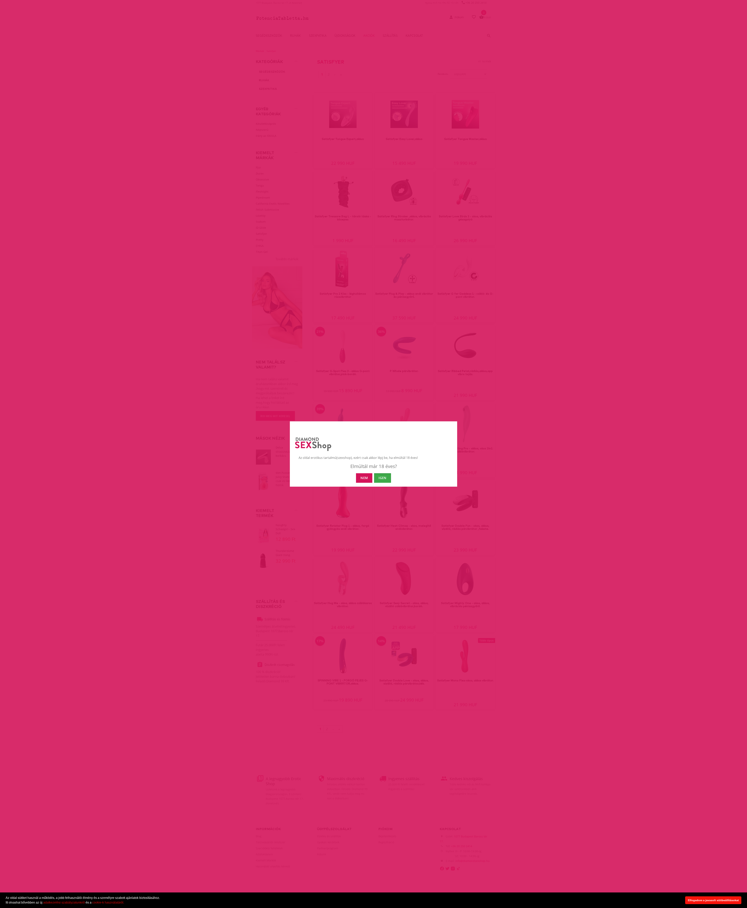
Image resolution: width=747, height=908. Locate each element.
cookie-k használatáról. (108, 902)
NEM (364, 478)
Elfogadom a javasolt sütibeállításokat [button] (713, 900)
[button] (125, 903)
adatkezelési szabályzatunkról (64, 902)
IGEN (382, 478)
